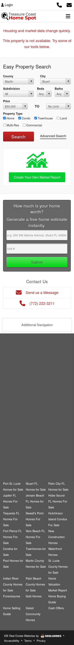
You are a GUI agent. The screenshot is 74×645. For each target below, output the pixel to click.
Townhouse (45, 118)
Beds (40, 88)
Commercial (33, 125)
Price (6, 101)
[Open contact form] (69, 4)
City (43, 76)
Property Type (13, 113)
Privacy (41, 641)
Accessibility (11, 641)
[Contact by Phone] (59, 4)
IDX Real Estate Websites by (22, 636)
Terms (28, 641)
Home (10, 118)
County (8, 76)
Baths (59, 88)
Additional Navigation (37, 324)
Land (63, 118)
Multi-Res (12, 125)
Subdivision (11, 88)
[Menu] (68, 16)
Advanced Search (53, 135)
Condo (25, 118)
